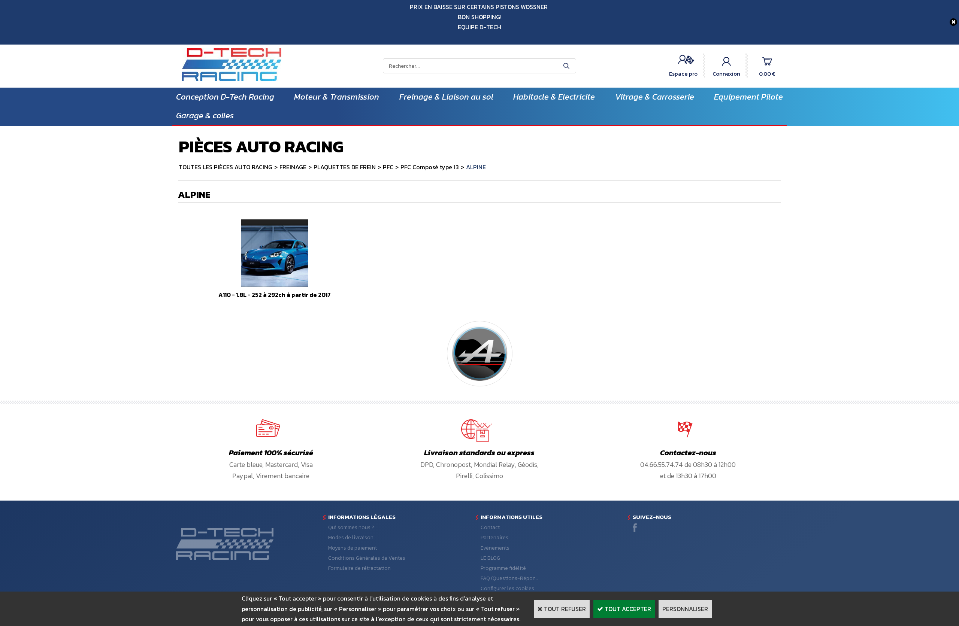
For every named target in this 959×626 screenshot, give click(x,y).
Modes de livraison (350, 537)
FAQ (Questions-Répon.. (509, 578)
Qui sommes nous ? (351, 527)
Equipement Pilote (748, 97)
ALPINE (476, 166)
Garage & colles (205, 115)
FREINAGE (292, 166)
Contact (490, 527)
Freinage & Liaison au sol (446, 97)
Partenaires (494, 537)
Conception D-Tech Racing (225, 97)
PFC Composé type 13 (429, 166)
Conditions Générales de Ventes (366, 558)
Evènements (495, 548)
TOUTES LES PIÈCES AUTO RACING (225, 166)
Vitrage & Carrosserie (654, 97)
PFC (388, 166)
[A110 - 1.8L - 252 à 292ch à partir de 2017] (274, 284)
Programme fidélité (503, 568)
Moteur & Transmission (336, 97)
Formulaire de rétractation (359, 568)
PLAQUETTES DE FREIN (345, 166)
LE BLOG (490, 558)
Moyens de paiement (352, 548)
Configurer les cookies (507, 588)
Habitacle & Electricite (554, 97)
